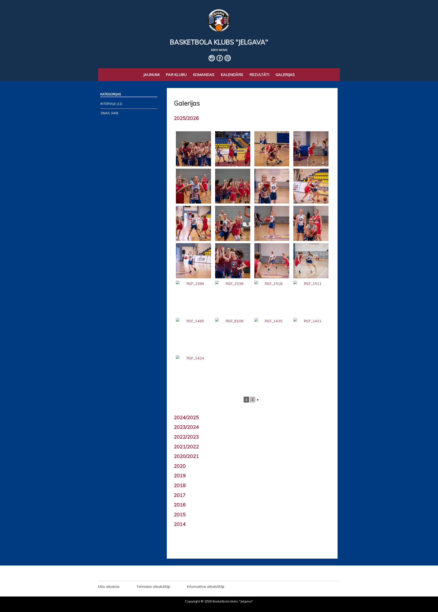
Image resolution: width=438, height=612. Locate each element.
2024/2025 (186, 417)
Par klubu (176, 74)
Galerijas (285, 74)
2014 (180, 524)
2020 (180, 466)
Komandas (203, 74)
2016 (180, 505)
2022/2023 (186, 437)
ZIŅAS (105, 113)
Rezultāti (259, 74)
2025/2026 (186, 118)
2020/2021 (186, 456)
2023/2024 (186, 427)
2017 (180, 495)
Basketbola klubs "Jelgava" (219, 42)
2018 (180, 485)
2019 (180, 475)
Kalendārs (232, 74)
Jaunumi (151, 74)
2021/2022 (186, 446)
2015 (180, 514)
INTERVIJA (108, 104)
